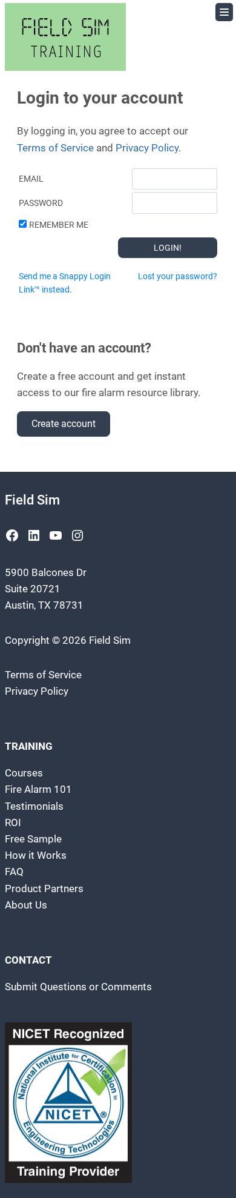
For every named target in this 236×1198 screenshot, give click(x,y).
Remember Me (58, 225)
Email (31, 179)
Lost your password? (177, 276)
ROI (13, 822)
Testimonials (34, 806)
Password (41, 203)
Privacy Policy (147, 148)
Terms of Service (55, 148)
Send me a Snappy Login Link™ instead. (65, 282)
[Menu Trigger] (224, 12)
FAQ (14, 871)
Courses (24, 773)
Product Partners (44, 888)
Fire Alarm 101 (38, 789)
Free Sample (33, 839)
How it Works (36, 855)
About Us (26, 905)
